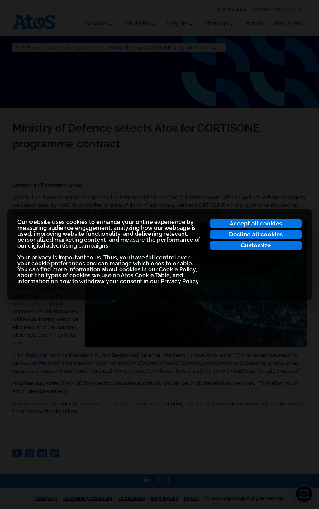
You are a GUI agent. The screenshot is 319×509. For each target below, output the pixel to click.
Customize (256, 245)
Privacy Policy (179, 281)
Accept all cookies (256, 223)
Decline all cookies (256, 234)
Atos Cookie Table (145, 275)
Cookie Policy (177, 269)
